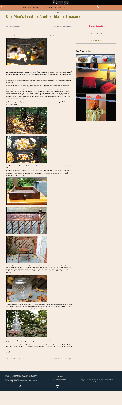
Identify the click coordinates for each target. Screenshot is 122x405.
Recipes (66, 7)
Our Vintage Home (27, 7)
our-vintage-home (96, 33)
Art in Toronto (46, 7)
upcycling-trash (95, 40)
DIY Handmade (36, 7)
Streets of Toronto (56, 7)
